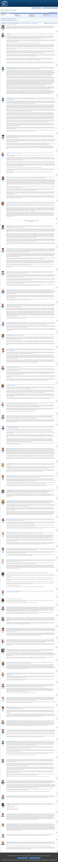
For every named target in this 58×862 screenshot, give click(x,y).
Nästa (10, 10)
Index (2, 10)
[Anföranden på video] (3, 30)
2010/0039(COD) (6, 12)
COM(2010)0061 (19, 28)
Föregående (6, 10)
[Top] (56, 65)
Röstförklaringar (32, 15)
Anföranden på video (49, 23)
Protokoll (55, 23)
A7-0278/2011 (36, 28)
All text (15, 10)
